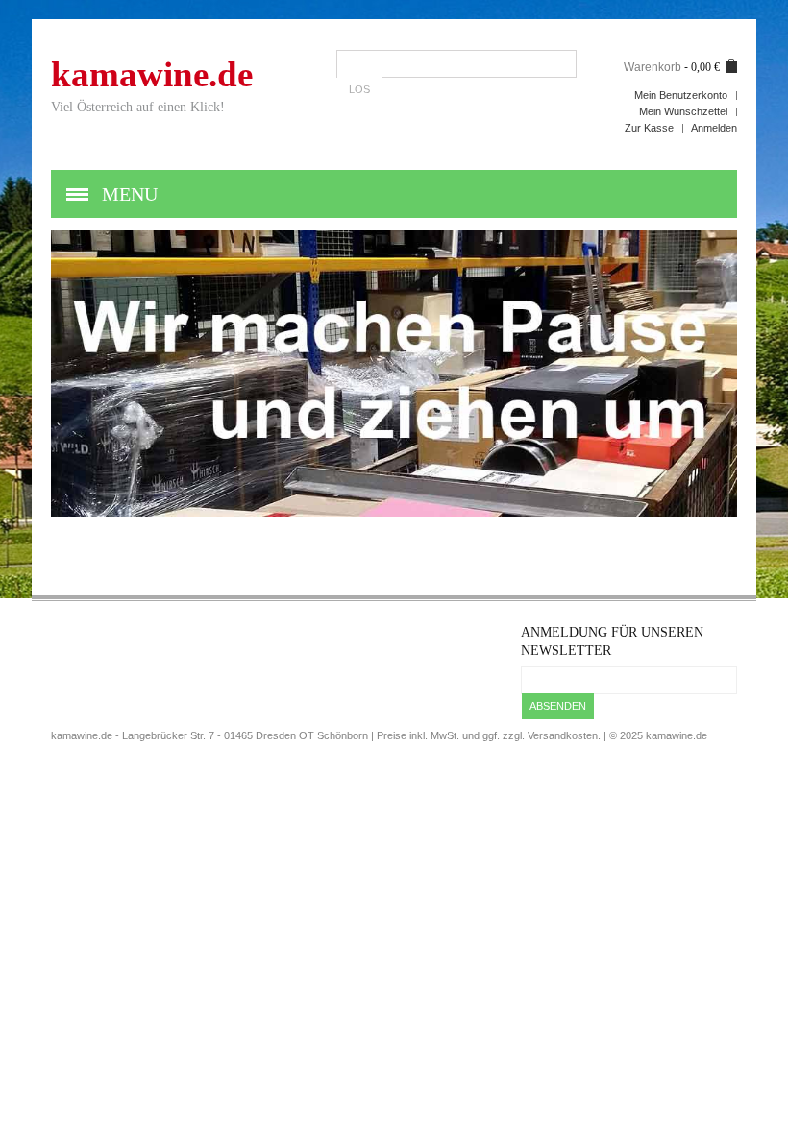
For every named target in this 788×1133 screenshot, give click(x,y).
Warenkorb (652, 67)
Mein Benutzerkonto (680, 95)
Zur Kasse (649, 127)
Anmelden (714, 127)
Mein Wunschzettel (683, 111)
